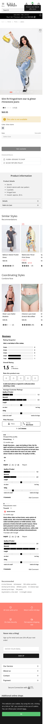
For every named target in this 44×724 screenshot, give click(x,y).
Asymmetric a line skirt (10, 592)
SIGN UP (21, 656)
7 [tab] (31, 92)
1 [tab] (10, 92)
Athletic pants (21, 587)
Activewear (17, 584)
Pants (16, 22)
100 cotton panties (29, 584)
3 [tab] (17, 92)
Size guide (38, 133)
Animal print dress (8, 587)
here (24, 709)
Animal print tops (8, 589)
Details (4, 201)
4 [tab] (21, 92)
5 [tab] (24, 92)
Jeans (22, 22)
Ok (21, 714)
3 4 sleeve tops (33, 587)
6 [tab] (28, 92)
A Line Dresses (7, 584)
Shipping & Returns (7, 155)
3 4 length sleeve (26, 592)
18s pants (19, 589)
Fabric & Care (7, 205)
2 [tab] (14, 92)
